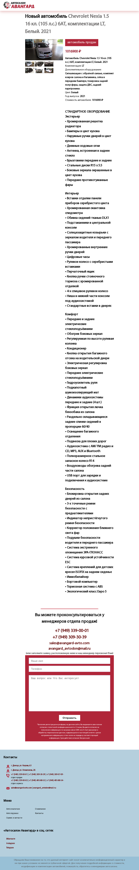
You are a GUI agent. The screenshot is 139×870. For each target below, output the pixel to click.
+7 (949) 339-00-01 (72, 631)
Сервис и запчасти (14, 818)
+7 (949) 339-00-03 (19, 781)
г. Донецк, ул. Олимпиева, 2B (23, 770)
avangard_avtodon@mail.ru (69, 649)
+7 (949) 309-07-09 (55, 775)
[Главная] (19, 5)
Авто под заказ (12, 813)
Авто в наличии (13, 809)
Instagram (10, 843)
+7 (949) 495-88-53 (37, 781)
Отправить (70, 717)
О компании (40, 809)
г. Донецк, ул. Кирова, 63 (21, 766)
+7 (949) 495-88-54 (55, 781)
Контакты (39, 813)
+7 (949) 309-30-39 (70, 637)
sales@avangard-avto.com (69, 643)
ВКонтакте (10, 839)
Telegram (10, 848)
